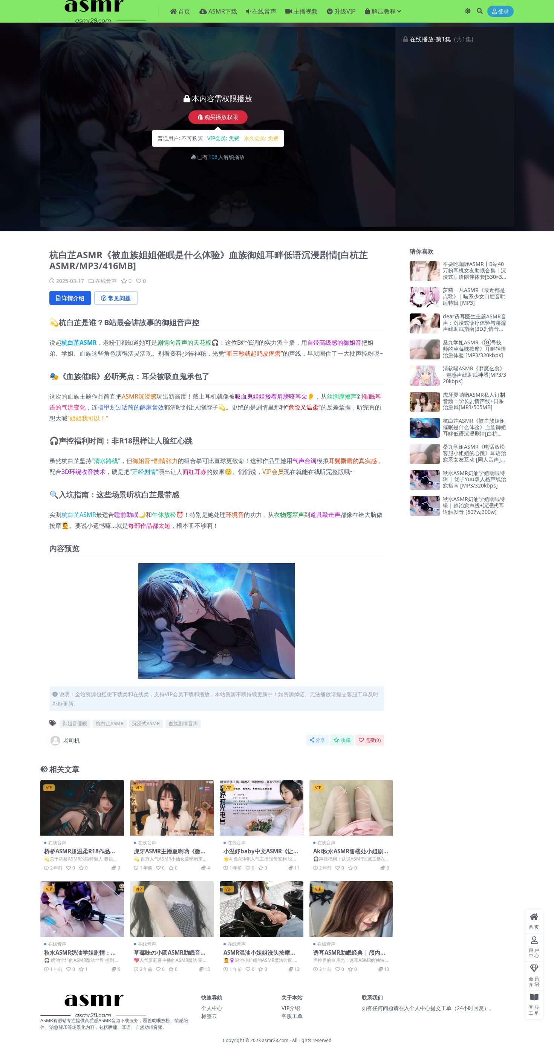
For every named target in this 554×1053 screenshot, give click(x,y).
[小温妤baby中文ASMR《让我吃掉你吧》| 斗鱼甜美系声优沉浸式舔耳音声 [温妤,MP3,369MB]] (261, 808)
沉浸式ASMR (146, 723)
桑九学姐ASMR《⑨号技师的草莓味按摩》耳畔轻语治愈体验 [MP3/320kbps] (474, 349)
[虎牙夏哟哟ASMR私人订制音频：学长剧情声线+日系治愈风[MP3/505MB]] (425, 402)
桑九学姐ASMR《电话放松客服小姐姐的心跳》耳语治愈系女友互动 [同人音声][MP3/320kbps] (474, 456)
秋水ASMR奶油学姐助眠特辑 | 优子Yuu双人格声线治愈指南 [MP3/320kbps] (474, 479)
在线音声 (264, 11)
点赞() (373, 740)
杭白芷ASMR (79, 342)
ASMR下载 (222, 11)
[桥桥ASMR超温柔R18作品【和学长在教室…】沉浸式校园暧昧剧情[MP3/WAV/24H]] (82, 808)
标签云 (209, 1015)
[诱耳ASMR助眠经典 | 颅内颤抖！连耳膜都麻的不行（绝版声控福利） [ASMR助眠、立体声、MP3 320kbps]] (351, 909)
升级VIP (345, 11)
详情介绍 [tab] (73, 298)
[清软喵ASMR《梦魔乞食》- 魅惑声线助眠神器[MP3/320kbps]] (425, 375)
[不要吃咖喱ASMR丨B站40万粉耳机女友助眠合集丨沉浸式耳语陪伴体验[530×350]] (425, 271)
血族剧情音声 (183, 723)
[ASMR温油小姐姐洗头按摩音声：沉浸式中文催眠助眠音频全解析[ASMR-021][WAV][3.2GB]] (261, 909)
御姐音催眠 (75, 723)
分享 (320, 740)
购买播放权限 (221, 117)
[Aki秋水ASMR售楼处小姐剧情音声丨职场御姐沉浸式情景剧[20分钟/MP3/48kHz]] (351, 808)
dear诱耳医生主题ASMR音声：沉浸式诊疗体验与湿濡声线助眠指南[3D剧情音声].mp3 (474, 326)
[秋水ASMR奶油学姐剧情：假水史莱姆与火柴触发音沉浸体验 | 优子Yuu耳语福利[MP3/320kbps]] (82, 909)
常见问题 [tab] (119, 298)
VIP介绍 (291, 1008)
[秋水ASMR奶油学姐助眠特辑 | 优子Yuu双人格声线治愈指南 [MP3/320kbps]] (425, 480)
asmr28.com (275, 1040)
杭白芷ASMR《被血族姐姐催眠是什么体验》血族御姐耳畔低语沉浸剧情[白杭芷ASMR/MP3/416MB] (474, 430)
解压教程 (384, 11)
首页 (184, 11)
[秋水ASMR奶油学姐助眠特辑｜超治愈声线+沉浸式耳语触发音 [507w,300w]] (425, 506)
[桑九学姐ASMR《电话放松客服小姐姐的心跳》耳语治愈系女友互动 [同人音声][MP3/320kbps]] (425, 454)
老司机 (71, 740)
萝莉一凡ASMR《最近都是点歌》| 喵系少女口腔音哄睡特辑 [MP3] (474, 296)
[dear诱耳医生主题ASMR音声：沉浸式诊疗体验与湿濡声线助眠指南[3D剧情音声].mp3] (425, 323)
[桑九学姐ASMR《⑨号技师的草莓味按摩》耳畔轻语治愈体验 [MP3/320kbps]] (425, 349)
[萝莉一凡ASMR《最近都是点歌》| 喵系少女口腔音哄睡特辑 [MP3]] (425, 297)
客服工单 (292, 1015)
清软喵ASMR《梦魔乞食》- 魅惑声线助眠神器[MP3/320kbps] (474, 375)
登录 (503, 11)
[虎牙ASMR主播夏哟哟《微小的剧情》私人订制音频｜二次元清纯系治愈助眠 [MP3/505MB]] (172, 808)
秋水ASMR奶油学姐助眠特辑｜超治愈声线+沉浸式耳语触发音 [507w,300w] (474, 505)
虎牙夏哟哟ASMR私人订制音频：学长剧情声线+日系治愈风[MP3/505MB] (474, 401)
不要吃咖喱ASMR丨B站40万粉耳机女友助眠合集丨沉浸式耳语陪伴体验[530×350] (474, 273)
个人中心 (211, 1008)
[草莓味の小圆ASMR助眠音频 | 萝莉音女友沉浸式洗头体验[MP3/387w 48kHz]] (172, 909)
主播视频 (306, 11)
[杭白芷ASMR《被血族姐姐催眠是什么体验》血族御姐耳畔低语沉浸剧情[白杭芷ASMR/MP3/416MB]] (425, 428)
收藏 (345, 740)
